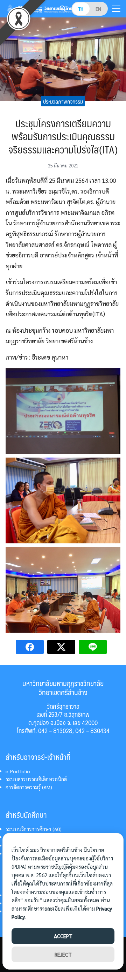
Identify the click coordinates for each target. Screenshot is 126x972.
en (98, 9)
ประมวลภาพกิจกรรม (63, 101)
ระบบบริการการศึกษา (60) (34, 829)
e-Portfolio (18, 771)
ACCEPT (63, 936)
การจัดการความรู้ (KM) (29, 787)
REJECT (63, 954)
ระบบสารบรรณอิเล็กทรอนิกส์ (36, 779)
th (80, 9)
